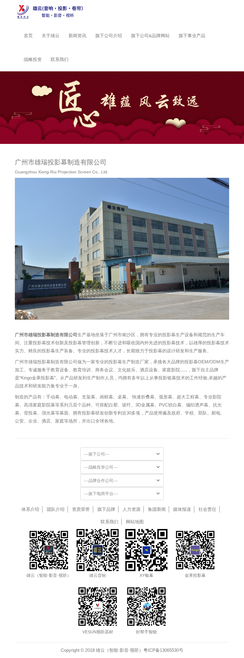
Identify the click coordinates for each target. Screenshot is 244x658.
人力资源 (131, 509)
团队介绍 (56, 509)
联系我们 (59, 59)
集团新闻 (157, 509)
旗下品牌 (106, 509)
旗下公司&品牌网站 (150, 35)
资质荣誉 (81, 509)
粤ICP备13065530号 (163, 650)
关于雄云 (51, 35)
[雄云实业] (53, 11)
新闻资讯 (77, 35)
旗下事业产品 (192, 35)
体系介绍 (30, 509)
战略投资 (33, 59)
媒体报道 (182, 509)
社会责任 (207, 509)
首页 (28, 35)
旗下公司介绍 (108, 35)
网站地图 (135, 521)
